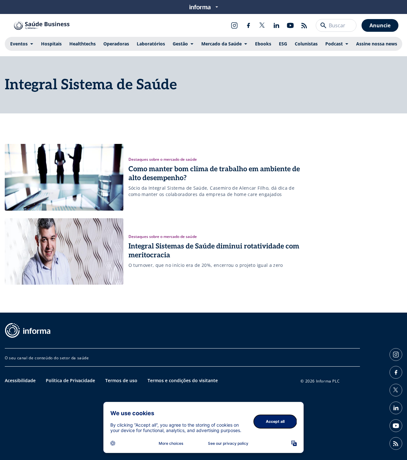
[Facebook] (248, 25)
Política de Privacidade (70, 380)
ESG (283, 44)
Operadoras (116, 44)
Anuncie (379, 25)
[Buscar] (323, 25)
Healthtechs (82, 44)
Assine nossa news (376, 44)
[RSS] (304, 25)
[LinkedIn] (276, 25)
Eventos (19, 44)
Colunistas (306, 44)
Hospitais (51, 44)
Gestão (180, 44)
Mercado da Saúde (221, 44)
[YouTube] (290, 25)
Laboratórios (151, 44)
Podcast (334, 44)
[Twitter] (262, 25)
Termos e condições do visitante (183, 380)
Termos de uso (121, 380)
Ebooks (263, 44)
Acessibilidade (20, 380)
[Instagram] (234, 25)
